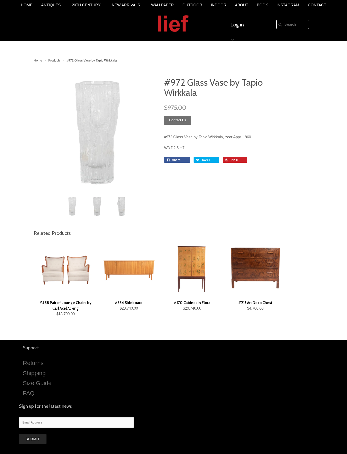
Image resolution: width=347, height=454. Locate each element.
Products (54, 60)
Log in (237, 25)
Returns (33, 363)
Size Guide (37, 383)
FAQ (29, 393)
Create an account (250, 55)
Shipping (34, 373)
